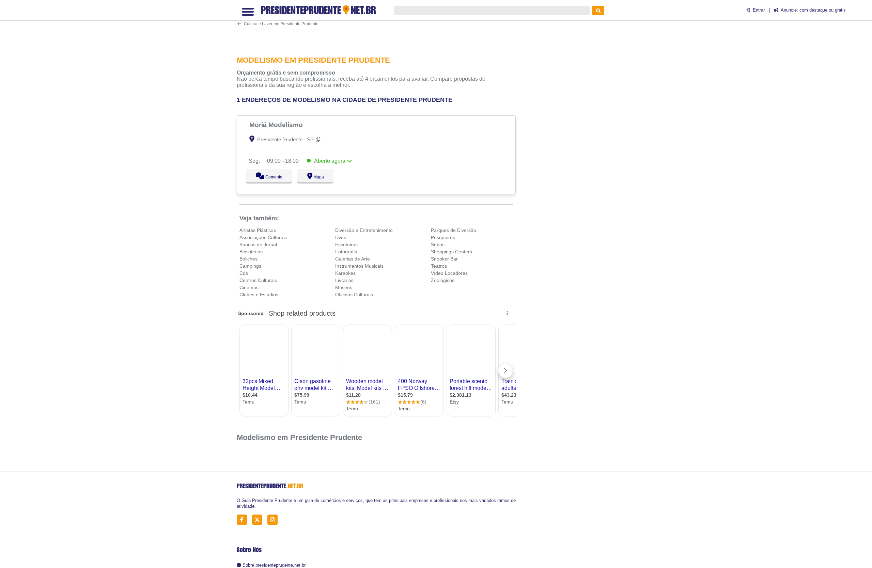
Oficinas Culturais (354, 294)
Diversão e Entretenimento (364, 230)
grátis (840, 10)
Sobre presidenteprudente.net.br (274, 565)
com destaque (813, 10)
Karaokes (345, 273)
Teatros (439, 266)
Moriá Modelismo (277, 124)
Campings (250, 266)
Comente (269, 177)
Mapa (317, 177)
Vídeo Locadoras (449, 273)
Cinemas (249, 287)
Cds (243, 273)
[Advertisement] (380, 25)
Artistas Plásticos (257, 230)
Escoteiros (346, 244)
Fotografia (346, 251)
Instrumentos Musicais (359, 266)
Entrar (759, 10)
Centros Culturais (258, 280)
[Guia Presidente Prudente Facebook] (244, 519)
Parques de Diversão (453, 230)
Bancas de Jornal (258, 244)
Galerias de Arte (352, 259)
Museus (343, 287)
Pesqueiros (443, 237)
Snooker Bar (444, 259)
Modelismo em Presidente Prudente (299, 437)
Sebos (438, 244)
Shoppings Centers (451, 251)
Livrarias (344, 280)
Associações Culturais (263, 237)
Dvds (340, 237)
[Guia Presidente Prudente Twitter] (259, 519)
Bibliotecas (251, 251)
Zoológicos (442, 280)
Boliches (248, 259)
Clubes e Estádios (258, 294)
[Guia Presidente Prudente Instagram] (274, 519)
